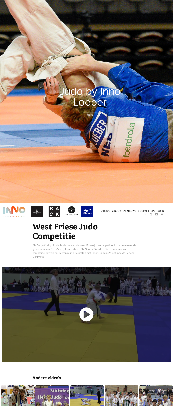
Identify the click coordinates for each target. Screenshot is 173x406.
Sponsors (157, 211)
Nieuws (131, 211)
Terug (90, 115)
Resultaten (119, 211)
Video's (105, 211)
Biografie (143, 211)
